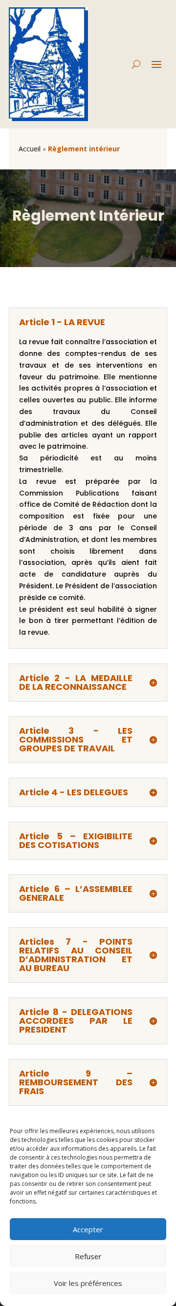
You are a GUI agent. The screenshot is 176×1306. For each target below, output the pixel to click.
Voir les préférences (88, 1283)
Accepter (88, 1229)
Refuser (88, 1256)
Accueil (30, 148)
